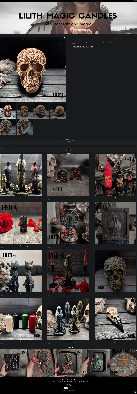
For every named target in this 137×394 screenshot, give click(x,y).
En (67, 383)
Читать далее (21, 197)
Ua (68, 383)
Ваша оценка (68, 141)
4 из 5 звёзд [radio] (69, 142)
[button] (64, 37)
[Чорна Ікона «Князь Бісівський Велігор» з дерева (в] (68, 363)
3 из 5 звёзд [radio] (68, 142)
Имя (1, 148)
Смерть (87, 46)
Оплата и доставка (63, 381)
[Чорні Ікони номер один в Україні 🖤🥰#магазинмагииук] (41, 363)
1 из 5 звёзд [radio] (66, 142)
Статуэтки (66, 35)
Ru (69, 383)
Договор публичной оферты (71, 381)
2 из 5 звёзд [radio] (67, 142)
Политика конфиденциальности (83, 381)
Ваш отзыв (68, 144)
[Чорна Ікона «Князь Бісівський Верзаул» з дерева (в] (13, 363)
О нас (58, 381)
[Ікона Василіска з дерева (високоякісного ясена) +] (96, 363)
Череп (92, 46)
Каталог (64, 35)
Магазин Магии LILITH (68, 379)
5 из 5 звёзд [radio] (70, 142)
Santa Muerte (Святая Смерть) (79, 46)
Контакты (54, 381)
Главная (61, 35)
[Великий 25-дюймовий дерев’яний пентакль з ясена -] (123, 363)
